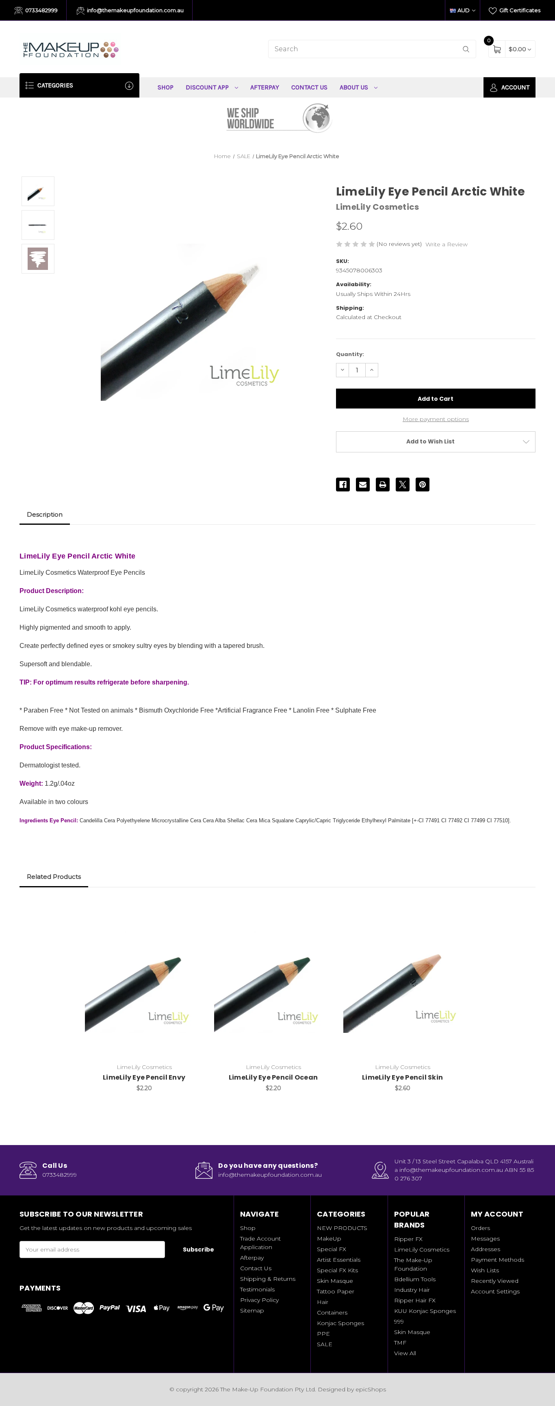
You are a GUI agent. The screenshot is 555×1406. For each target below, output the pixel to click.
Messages (485, 1238)
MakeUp (329, 1238)
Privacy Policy (259, 1300)
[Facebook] (343, 484)
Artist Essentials (338, 1259)
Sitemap (252, 1310)
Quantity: (350, 354)
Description (45, 514)
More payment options (436, 419)
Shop (165, 87)
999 (399, 1321)
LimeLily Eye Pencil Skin (402, 1077)
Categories (54, 85)
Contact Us (309, 87)
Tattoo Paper (335, 1291)
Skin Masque (335, 1280)
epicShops (371, 1389)
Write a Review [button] (446, 244)
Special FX (331, 1249)
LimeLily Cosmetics (421, 1249)
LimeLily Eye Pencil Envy (144, 1077)
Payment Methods (497, 1259)
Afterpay (264, 87)
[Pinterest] (422, 484)
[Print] (383, 484)
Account (514, 87)
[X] (403, 484)
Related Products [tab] (54, 876)
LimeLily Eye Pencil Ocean (273, 1077)
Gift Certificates (519, 10)
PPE (323, 1333)
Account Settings (495, 1291)
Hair (322, 1302)
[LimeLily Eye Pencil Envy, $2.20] (144, 979)
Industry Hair (412, 1289)
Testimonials (257, 1289)
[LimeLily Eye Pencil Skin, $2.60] (402, 979)
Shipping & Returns (267, 1278)
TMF (400, 1342)
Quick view (192, 908)
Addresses (485, 1249)
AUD (463, 10)
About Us (355, 87)
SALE (324, 1344)
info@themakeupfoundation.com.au (135, 10)
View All (405, 1353)
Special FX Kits (337, 1270)
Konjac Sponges (340, 1323)
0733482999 (41, 10)
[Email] (363, 484)
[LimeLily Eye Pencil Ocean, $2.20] (273, 979)
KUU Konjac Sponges (425, 1311)
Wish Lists (485, 1270)
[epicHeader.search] (466, 49)
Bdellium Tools (415, 1279)
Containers (332, 1312)
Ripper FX (408, 1239)
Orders (480, 1228)
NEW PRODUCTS (342, 1228)
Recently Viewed (494, 1280)
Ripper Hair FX (415, 1300)
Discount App (208, 87)
